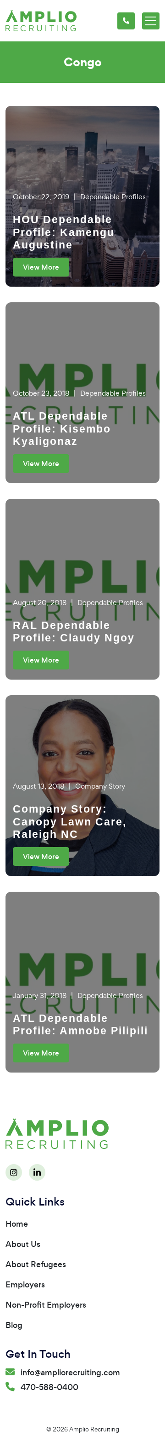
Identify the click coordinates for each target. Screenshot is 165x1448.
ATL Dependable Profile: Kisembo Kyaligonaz (62, 428)
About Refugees (36, 1264)
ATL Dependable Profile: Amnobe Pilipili (80, 1024)
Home (17, 1223)
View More (41, 267)
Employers (25, 1284)
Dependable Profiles (113, 197)
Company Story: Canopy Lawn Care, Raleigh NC (69, 821)
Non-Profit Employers (46, 1304)
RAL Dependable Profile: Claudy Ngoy (74, 631)
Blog (14, 1325)
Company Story (100, 786)
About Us (23, 1244)
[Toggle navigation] (151, 20)
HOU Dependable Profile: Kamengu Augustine (64, 232)
